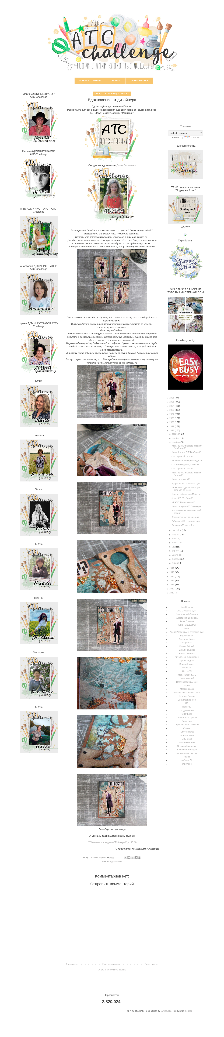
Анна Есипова (187, 621)
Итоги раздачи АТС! (181, 479)
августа (176, 534)
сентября (177, 530)
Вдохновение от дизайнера (185, 517)
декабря (176, 434)
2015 (172, 576)
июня (175, 542)
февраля (176, 559)
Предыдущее (151, 964)
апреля (176, 551)
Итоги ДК (186, 667)
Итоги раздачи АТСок (186, 682)
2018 (172, 430)
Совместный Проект (187, 717)
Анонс (187, 628)
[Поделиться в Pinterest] (139, 857)
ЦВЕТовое (187, 739)
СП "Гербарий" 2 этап (182, 456)
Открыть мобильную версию (112, 970)
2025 (172, 402)
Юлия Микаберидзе (187, 749)
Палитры (186, 707)
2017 (172, 568)
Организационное (187, 700)
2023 (172, 410)
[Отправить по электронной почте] (126, 857)
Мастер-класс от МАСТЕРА (186, 692)
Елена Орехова (187, 653)
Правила (116, 80)
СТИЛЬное (186, 714)
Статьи (186, 728)
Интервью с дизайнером (187, 657)
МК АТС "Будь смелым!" (183, 502)
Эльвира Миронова (187, 746)
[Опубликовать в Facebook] (136, 857)
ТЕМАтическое (187, 732)
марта (175, 555)
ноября (176, 438)
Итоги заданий (187, 678)
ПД (186, 703)
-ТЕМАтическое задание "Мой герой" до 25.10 (112, 842)
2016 (172, 572)
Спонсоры (187, 721)
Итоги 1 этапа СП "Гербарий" (186, 452)
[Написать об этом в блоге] (129, 857)
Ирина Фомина (186, 664)
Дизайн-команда (187, 650)
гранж (187, 757)
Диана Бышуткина (126, 165)
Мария (187, 685)
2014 (172, 580)
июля (175, 538)
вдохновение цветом (187, 753)
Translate (195, 137)
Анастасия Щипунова (187, 618)
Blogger (188, 1011)
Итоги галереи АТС (186, 675)
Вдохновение (116, 862)
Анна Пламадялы (187, 625)
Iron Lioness (187, 607)
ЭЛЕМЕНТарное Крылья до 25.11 (188, 460)
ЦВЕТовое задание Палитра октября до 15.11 (186, 488)
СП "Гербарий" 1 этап (182, 468)
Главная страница (90, 80)
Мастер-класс (187, 689)
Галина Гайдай (186, 646)
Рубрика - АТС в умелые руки (186, 483)
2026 (172, 398)
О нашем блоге (139, 80)
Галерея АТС (186, 642)
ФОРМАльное (187, 735)
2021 (172, 418)
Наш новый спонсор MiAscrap (186, 494)
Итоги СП (187, 671)
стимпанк (186, 764)
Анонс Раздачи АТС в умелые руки (187, 632)
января (176, 563)
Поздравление (187, 710)
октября (176, 442)
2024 (172, 406)
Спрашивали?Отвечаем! (187, 724)
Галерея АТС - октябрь (183, 525)
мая (174, 547)
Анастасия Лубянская (187, 614)
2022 (172, 414)
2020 (172, 422)
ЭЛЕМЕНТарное (187, 742)
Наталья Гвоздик (186, 696)
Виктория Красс (187, 639)
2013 (172, 584)
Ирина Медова (187, 660)
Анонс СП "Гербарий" (182, 498)
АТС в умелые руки (186, 611)
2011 (172, 593)
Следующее (72, 964)
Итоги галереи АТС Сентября (186, 506)
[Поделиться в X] (132, 857)
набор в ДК (186, 760)
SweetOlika (166, 1011)
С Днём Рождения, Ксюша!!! (185, 464)
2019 (172, 426)
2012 (172, 589)
